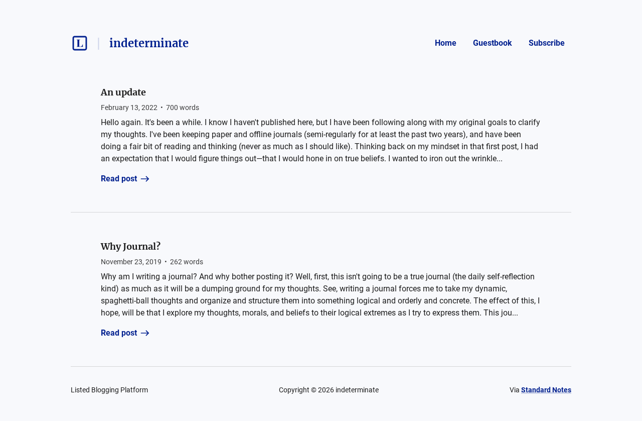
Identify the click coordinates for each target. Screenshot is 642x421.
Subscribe (547, 43)
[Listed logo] (80, 43)
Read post (119, 178)
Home (445, 43)
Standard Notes (546, 390)
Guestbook (492, 43)
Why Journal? (130, 246)
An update (123, 92)
